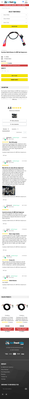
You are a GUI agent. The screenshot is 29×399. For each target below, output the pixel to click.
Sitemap (3, 379)
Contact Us (4, 376)
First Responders (5, 372)
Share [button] (5, 155)
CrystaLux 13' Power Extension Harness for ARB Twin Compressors (7, 319)
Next (27, 297)
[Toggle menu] (2, 2)
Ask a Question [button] (15, 124)
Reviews (3, 374)
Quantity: (3, 68)
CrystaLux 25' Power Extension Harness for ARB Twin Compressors (21, 319)
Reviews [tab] (5, 129)
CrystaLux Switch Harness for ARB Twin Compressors (14, 152)
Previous (26, 297)
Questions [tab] (14, 129)
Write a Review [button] (15, 120)
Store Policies (4, 369)
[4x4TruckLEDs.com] (14, 343)
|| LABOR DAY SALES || (7, 367)
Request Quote (14, 79)
